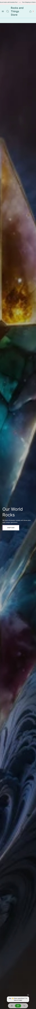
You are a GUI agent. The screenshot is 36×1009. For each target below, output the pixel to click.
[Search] (7, 11)
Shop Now (10, 527)
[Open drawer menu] (3, 11)
